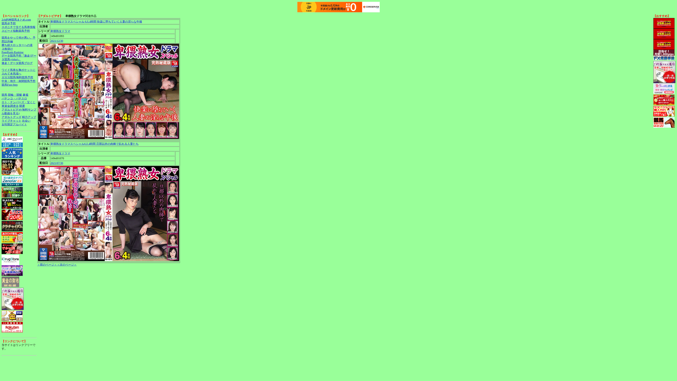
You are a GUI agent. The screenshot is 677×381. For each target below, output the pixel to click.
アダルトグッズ (11, 117)
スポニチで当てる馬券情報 (18, 27)
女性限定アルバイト (14, 124)
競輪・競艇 (15, 94)
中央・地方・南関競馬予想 (18, 81)
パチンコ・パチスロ (14, 98)
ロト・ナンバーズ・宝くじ (18, 102)
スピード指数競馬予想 (16, 30)
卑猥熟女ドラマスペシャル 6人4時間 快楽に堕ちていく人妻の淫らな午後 (96, 21)
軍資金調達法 (10, 105)
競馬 (4, 94)
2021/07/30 (56, 163)
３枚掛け (7, 48)
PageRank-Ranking (12, 52)
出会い (26, 120)
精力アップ (29, 117)
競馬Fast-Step (10, 84)
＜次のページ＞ (67, 264)
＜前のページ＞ (47, 264)
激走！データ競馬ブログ (17, 63)
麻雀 (25, 94)
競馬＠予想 (9, 23)
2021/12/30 (56, 40)
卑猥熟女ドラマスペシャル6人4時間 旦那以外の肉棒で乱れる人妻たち (94, 143)
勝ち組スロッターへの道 (17, 45)
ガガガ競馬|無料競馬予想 (17, 77)
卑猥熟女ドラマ (60, 31)
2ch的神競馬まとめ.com (16, 19)
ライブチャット (11, 120)
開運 (22, 105)
